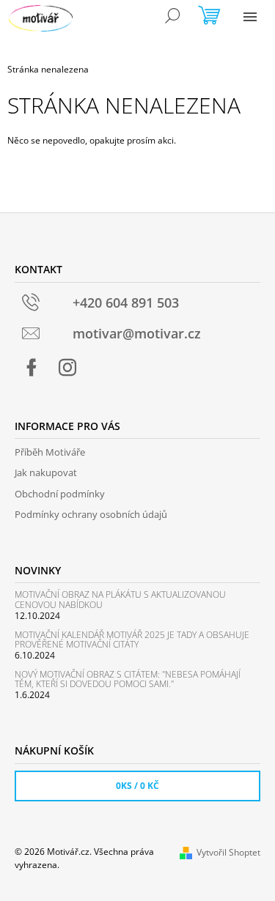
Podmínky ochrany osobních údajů (91, 514)
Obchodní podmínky (60, 493)
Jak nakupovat (46, 472)
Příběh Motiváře (50, 452)
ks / (137, 785)
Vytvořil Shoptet (228, 852)
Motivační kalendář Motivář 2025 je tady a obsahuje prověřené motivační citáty (132, 639)
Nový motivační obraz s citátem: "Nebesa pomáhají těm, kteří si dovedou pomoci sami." (128, 679)
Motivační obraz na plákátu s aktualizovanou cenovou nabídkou (120, 599)
